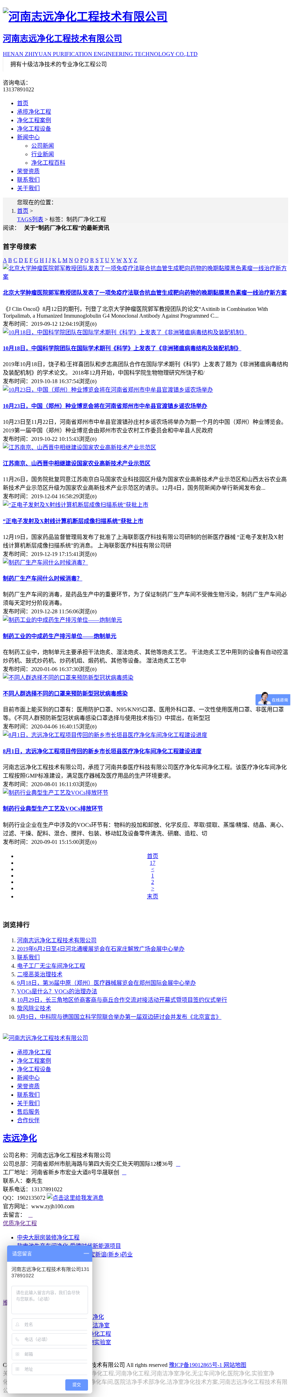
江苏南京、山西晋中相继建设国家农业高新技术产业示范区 (76, 463)
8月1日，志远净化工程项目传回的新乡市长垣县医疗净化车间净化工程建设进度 (102, 751)
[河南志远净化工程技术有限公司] (145, 15)
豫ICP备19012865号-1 (196, 1365)
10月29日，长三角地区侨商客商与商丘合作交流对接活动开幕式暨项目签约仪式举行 (122, 1000)
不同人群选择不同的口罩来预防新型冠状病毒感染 (65, 694)
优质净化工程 (20, 1223)
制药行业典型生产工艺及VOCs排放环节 (53, 809)
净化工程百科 (48, 163)
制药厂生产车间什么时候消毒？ (42, 578)
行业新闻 (42, 154)
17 (152, 863)
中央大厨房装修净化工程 (48, 1237)
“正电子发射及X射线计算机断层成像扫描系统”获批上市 (73, 521)
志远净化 (20, 1138)
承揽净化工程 (34, 112)
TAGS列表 (30, 219)
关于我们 (28, 188)
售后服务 (28, 1112)
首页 (22, 103)
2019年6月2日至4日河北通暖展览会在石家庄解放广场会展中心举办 (101, 949)
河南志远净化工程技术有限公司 (57, 940)
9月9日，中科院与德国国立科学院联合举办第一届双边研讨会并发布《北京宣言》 (119, 1017)
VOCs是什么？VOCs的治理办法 (57, 991)
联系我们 (28, 180)
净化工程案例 (34, 120)
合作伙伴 (28, 1120)
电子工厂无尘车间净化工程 (51, 966)
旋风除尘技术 (34, 1008)
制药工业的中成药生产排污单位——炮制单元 (59, 636)
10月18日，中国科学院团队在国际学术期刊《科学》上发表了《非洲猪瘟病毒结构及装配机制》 (122, 348)
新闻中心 (28, 137)
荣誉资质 (28, 171)
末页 (152, 896)
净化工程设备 (34, 129)
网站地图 (235, 1365)
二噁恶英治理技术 (39, 974)
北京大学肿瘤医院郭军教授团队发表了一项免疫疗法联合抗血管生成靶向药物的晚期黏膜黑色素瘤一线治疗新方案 (145, 293)
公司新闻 (42, 146)
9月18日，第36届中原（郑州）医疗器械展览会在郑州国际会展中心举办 (106, 983)
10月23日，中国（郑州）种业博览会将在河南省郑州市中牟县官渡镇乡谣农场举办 (105, 406)
